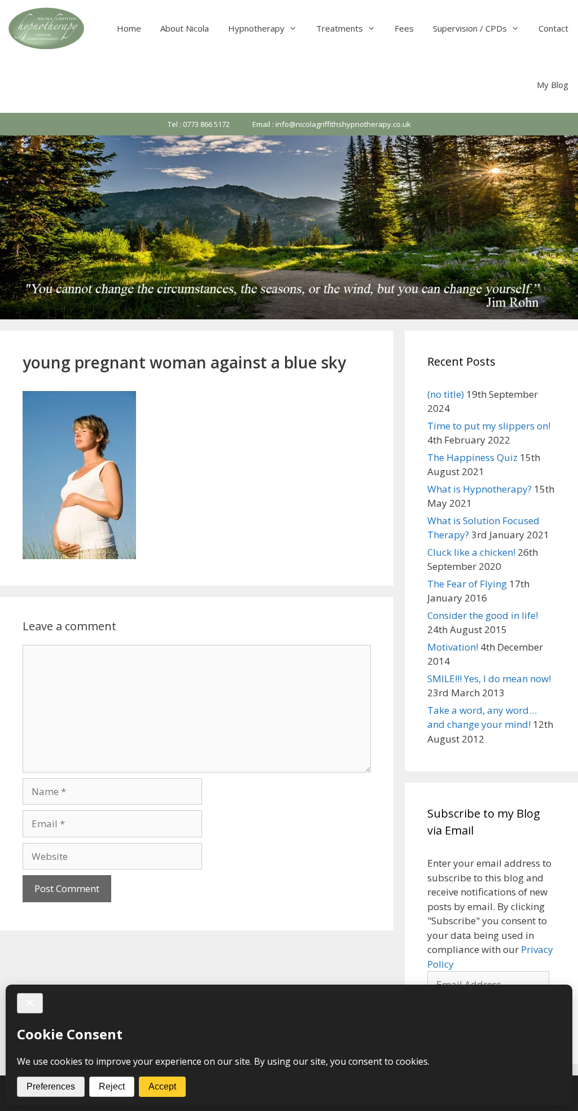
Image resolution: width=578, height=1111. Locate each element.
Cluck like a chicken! (471, 552)
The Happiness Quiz (472, 457)
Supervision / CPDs (470, 28)
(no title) (445, 394)
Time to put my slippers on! (488, 425)
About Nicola (184, 28)
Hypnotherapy (256, 28)
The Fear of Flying (467, 583)
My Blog (552, 84)
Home (129, 28)
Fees (404, 28)
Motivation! (452, 646)
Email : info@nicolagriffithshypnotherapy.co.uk (331, 124)
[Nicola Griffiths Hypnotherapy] (47, 28)
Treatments (339, 28)
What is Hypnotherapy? (479, 488)
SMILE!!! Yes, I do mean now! (489, 678)
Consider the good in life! (482, 615)
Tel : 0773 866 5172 (199, 124)
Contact (553, 28)
